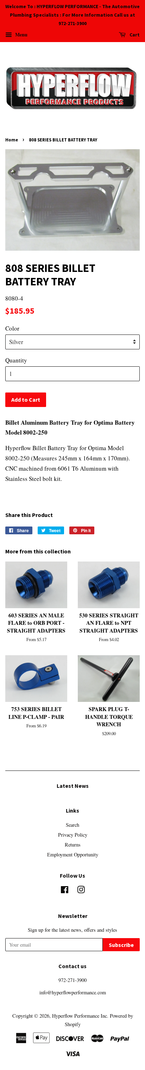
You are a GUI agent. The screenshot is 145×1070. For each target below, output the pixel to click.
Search (72, 824)
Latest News (73, 785)
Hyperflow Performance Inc (79, 1015)
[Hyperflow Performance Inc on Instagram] (81, 891)
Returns (73, 844)
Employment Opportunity (72, 854)
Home (11, 140)
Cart (134, 35)
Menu (20, 34)
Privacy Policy (72, 834)
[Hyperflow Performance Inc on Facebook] (65, 891)
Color (12, 328)
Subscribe (121, 944)
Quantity (16, 360)
